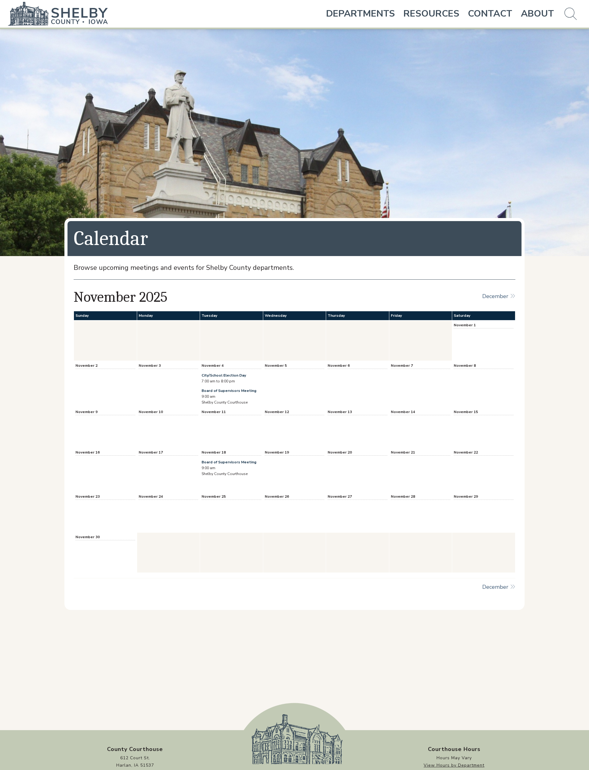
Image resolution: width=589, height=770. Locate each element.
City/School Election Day (224, 375)
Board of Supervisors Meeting (229, 390)
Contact (490, 13)
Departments (360, 13)
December (496, 296)
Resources (431, 13)
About (537, 13)
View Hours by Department (454, 765)
